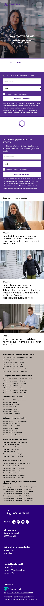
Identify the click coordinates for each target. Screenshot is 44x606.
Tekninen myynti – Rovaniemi (13, 456)
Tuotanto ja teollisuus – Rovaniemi (15, 371)
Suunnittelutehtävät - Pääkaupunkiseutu (16, 464)
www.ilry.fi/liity (10, 573)
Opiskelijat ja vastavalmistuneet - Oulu (16, 494)
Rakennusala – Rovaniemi (12, 414)
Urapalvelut (9, 550)
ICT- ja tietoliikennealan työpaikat (18, 375)
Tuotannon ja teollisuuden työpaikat (19, 354)
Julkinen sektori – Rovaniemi (12, 435)
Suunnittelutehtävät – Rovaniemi (14, 477)
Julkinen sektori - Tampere (12, 426)
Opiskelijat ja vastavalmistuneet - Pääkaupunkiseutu (21, 487)
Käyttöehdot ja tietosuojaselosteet (18, 593)
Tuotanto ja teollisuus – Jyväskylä (14, 369)
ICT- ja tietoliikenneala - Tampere (14, 383)
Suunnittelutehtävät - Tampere (13, 468)
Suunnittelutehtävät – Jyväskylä (14, 475)
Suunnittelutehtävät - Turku (12, 473)
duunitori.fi (8, 597)
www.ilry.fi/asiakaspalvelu (14, 570)
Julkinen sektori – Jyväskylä (12, 432)
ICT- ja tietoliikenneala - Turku (13, 388)
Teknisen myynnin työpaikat (15, 439)
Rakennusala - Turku (10, 409)
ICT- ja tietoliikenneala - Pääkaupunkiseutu (17, 379)
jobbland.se (18, 597)
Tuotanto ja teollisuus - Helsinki (13, 360)
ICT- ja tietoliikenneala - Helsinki (14, 381)
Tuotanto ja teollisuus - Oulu (12, 364)
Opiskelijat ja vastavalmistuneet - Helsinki (17, 489)
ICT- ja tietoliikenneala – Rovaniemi (15, 392)
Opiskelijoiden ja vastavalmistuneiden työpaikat (19, 483)
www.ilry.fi (8, 567)
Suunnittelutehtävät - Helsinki (13, 466)
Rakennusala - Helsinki (10, 402)
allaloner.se (32, 599)
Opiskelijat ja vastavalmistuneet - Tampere (18, 491)
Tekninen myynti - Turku (11, 451)
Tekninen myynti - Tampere (12, 447)
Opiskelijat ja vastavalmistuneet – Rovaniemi (18, 500)
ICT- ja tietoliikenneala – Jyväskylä (15, 390)
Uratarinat (8, 553)
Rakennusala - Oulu (10, 407)
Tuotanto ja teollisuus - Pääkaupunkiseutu (17, 357)
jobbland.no (29, 597)
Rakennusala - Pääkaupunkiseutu (14, 400)
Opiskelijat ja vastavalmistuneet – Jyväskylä (18, 498)
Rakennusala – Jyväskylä (11, 411)
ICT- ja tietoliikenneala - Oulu (13, 385)
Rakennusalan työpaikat (13, 397)
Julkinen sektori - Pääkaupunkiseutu (15, 421)
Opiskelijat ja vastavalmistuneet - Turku (16, 496)
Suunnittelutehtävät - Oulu (12, 470)
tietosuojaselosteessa (30, 113)
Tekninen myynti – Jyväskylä (12, 454)
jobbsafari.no (9, 599)
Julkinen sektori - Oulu (10, 428)
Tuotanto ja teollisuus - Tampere (14, 362)
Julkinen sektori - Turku (10, 430)
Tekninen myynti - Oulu (11, 449)
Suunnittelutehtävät (12, 460)
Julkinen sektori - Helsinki (11, 423)
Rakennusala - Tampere (11, 404)
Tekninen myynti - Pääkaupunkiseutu (15, 442)
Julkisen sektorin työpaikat (14, 418)
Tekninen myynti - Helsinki (12, 445)
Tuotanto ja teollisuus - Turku (13, 367)
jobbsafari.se (21, 599)
